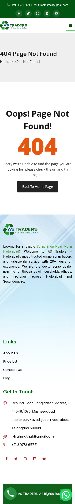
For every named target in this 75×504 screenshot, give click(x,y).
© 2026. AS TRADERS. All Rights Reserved (37, 493)
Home (5, 61)
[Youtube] (56, 13)
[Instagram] (37, 13)
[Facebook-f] (18, 13)
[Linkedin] (47, 13)
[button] (66, 495)
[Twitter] (28, 13)
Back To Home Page (37, 186)
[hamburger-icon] (70, 26)
